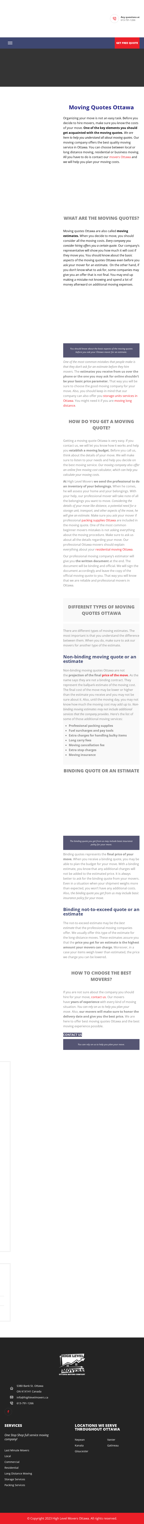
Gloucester (81, 1451)
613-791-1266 (128, 20)
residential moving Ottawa (114, 549)
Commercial (12, 1462)
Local (7, 1456)
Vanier (111, 1439)
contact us (98, 997)
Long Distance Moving (18, 1473)
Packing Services (14, 1485)
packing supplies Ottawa (99, 520)
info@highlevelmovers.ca (32, 1397)
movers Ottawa (120, 157)
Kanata (79, 1445)
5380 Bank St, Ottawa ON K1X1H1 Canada (30, 1388)
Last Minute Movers (16, 1450)
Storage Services (14, 1479)
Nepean (80, 1439)
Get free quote (127, 43)
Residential (11, 1467)
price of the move (115, 675)
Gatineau (113, 1445)
